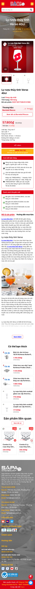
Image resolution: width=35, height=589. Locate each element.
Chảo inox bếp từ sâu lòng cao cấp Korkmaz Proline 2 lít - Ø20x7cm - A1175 (22, 379)
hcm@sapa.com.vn (13, 498)
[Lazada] (7, 521)
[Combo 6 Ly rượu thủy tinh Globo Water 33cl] (25, 434)
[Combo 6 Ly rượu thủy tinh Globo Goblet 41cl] (9, 434)
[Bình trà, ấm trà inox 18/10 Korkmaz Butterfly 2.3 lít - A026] (7, 355)
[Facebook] (7, 568)
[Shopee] (3, 521)
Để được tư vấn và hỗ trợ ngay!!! (17, 151)
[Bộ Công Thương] (17, 575)
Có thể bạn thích (17, 346)
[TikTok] (16, 568)
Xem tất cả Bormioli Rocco (17, 114)
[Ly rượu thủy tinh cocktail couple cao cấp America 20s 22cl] (7, 407)
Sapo (23, 587)
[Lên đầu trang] (31, 571)
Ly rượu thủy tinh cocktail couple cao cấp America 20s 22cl (22, 405)
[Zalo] (3, 568)
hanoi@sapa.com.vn (13, 513)
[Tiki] (12, 521)
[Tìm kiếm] (31, 10)
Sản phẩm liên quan (17, 418)
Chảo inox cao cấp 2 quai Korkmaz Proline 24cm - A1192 (22, 366)
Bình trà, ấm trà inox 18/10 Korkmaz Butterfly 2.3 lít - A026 (22, 353)
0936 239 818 (15, 510)
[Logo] (17, 3)
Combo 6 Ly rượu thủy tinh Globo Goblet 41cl (8, 446)
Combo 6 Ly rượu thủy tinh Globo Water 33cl (24, 446)
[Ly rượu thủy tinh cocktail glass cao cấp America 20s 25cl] (7, 394)
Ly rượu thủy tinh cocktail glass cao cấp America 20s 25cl (22, 392)
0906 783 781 (15, 495)
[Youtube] (12, 568)
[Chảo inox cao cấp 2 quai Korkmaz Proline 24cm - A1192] (7, 368)
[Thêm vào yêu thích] (15, 430)
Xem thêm (17, 337)
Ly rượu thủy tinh (7, 219)
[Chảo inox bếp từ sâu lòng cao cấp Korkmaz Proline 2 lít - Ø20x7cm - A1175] (7, 381)
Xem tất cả (17, 423)
